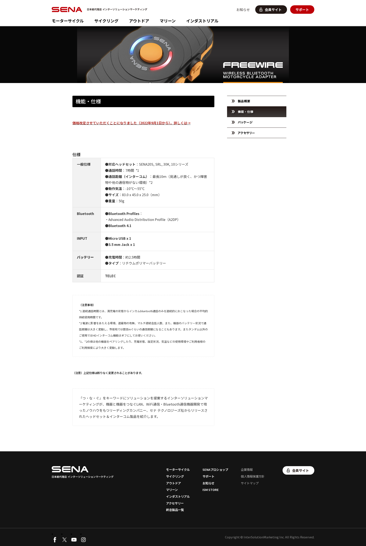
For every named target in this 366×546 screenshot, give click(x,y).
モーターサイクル (68, 21)
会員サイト (273, 9)
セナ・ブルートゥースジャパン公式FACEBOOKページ (55, 539)
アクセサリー (175, 503)
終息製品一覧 (175, 509)
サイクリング (106, 21)
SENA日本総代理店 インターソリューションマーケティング (101, 9)
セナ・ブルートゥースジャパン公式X (64, 539)
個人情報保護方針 (253, 476)
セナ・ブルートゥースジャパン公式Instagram (83, 539)
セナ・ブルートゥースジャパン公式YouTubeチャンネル (74, 539)
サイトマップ (250, 483)
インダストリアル (202, 21)
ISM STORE (210, 489)
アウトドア (139, 21)
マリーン (168, 21)
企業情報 (247, 469)
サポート (302, 9)
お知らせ (243, 9)
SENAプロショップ (215, 469)
